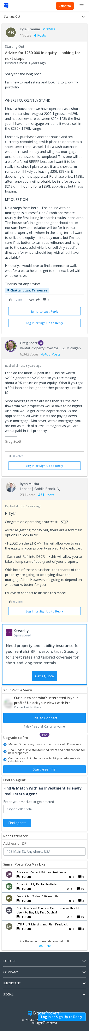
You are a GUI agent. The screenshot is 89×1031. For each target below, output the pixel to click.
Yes (40, 945)
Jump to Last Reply (44, 311)
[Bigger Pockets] (6, 5)
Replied (23, 365)
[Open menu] (81, 6)
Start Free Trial (44, 769)
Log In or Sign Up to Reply (44, 323)
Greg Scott (29, 343)
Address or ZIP (15, 843)
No (49, 945)
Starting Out (14, 46)
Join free (65, 6)
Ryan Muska (29, 484)
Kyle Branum (30, 29)
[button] (32, 299)
